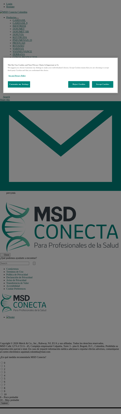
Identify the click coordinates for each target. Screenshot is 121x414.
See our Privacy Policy (17, 76)
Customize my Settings (19, 84)
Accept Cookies (102, 84)
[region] (60, 75)
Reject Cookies (79, 84)
